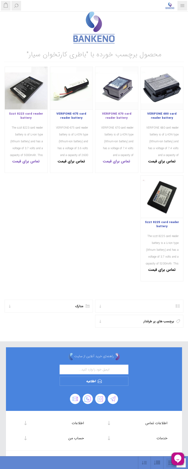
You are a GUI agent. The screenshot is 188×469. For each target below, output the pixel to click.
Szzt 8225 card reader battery (162, 224)
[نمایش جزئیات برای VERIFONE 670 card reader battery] (116, 88)
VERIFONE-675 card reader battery (71, 116)
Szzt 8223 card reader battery (26, 116)
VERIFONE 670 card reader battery (116, 116)
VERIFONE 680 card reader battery (162, 116)
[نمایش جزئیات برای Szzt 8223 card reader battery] (26, 88)
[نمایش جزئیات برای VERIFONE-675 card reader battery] (71, 88)
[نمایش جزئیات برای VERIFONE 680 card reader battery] (162, 88)
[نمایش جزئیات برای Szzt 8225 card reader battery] (162, 196)
